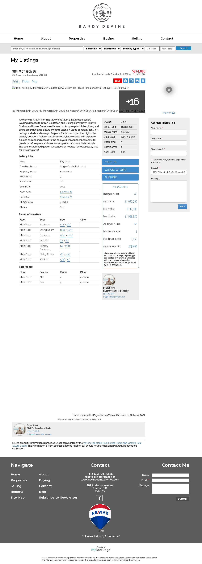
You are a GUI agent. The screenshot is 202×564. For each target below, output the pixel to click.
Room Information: (30, 214)
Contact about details (116, 169)
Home (18, 38)
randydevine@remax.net (100, 476)
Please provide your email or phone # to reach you (168, 161)
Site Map (18, 497)
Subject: (154, 168)
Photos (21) (110, 162)
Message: (155, 179)
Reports (17, 492)
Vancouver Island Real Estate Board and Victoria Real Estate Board (128, 558)
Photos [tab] (25, 81)
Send (182, 206)
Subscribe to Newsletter (52, 497)
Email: (144, 480)
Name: (145, 475)
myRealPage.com (101, 550)
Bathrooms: (26, 267)
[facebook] (100, 498)
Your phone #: (157, 149)
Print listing (111, 177)
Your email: (156, 138)
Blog (42, 492)
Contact (167, 38)
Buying (44, 480)
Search (183, 48)
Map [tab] (34, 81)
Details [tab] (16, 81)
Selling (16, 486)
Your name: (156, 128)
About (44, 474)
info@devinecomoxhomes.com (114, 296)
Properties (19, 480)
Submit (183, 498)
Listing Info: (26, 156)
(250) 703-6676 (108, 293)
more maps (169, 112)
